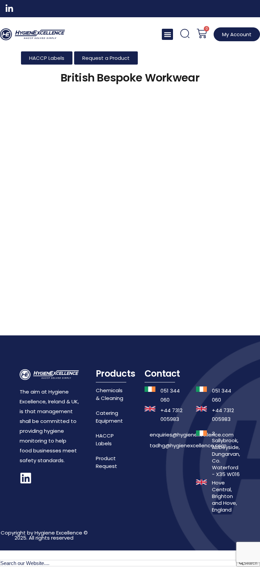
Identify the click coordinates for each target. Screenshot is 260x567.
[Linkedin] (26, 478)
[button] (167, 34)
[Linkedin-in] (9, 8)
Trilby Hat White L (70, 229)
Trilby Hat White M (190, 229)
